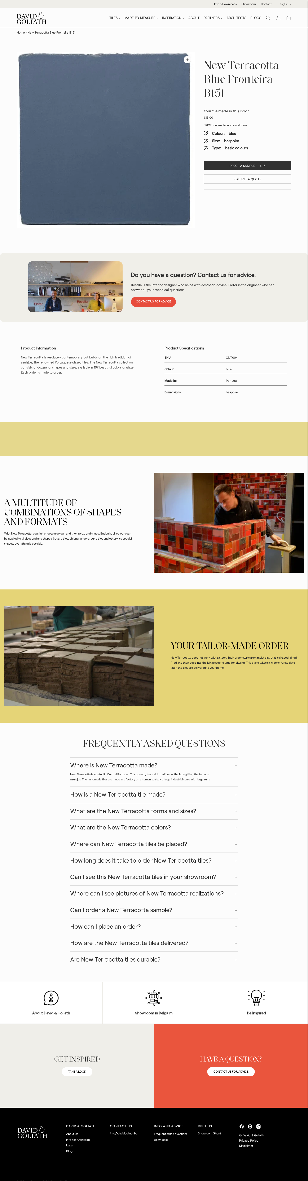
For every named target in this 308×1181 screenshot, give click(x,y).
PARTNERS (212, 18)
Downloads (161, 1139)
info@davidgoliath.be (123, 1133)
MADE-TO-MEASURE (139, 18)
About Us (72, 1134)
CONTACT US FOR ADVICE (231, 1071)
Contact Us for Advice (153, 301)
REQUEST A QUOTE (247, 179)
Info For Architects (78, 1139)
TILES (113, 18)
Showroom (249, 4)
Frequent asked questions (170, 1134)
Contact (266, 4)
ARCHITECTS (236, 18)
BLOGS (255, 18)
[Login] (278, 18)
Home (21, 32)
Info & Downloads (225, 4)
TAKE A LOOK (77, 1071)
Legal (69, 1145)
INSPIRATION (171, 18)
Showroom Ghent (209, 1133)
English (284, 4)
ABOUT (193, 18)
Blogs (69, 1151)
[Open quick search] (268, 18)
